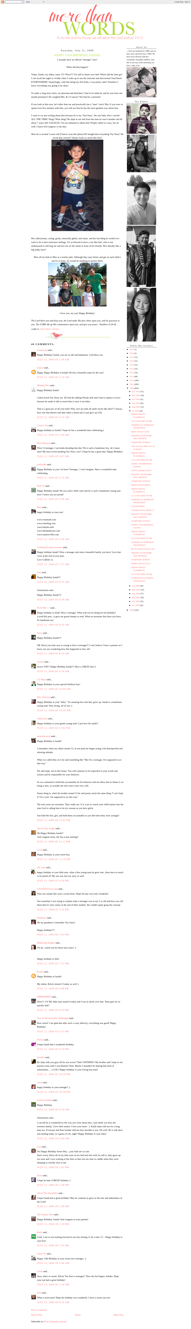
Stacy (39, 633)
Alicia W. (41, 1253)
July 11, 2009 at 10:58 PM (53, 1092)
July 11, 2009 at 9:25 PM (53, 1010)
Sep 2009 (136, 403)
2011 (132, 380)
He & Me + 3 (43, 607)
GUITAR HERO (137, 506)
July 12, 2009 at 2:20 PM (53, 1224)
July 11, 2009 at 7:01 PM (53, 934)
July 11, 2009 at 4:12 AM (53, 417)
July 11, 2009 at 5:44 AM (53, 435)
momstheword (43, 736)
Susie (39, 1175)
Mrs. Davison (43, 697)
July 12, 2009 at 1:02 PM (53, 1167)
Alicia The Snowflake (47, 1193)
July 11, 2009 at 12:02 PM (53, 728)
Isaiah (55, 329)
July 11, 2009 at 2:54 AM (53, 377)
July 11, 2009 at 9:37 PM (53, 1031)
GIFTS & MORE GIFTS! (141, 471)
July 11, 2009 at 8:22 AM (53, 582)
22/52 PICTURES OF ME (141, 460)
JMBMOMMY (44, 996)
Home (78, 1315)
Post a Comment (39, 1310)
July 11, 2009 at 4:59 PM (53, 880)
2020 (132, 349)
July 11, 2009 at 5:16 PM (53, 909)
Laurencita (42, 350)
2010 (132, 384)
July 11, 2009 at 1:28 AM (53, 359)
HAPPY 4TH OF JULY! (141, 563)
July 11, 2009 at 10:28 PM (53, 1074)
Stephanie (41, 917)
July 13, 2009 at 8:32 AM (53, 1302)
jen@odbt (41, 464)
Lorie (39, 849)
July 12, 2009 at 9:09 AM (53, 1138)
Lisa (39, 1146)
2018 (132, 353)
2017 (132, 357)
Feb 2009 (136, 601)
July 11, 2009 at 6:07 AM (53, 456)
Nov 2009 (136, 395)
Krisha (40, 971)
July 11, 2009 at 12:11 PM (53, 841)
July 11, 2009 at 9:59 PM (53, 1049)
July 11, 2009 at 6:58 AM (53, 539)
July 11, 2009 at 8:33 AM (53, 624)
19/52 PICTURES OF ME (141, 574)
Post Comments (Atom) (55, 1321)
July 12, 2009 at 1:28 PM (53, 1185)
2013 (132, 373)
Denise (40, 1039)
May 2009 (136, 590)
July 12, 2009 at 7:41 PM (53, 1245)
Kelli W (41, 486)
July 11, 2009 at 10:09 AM (54, 689)
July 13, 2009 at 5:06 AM (53, 1263)
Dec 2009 (136, 392)
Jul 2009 (135, 411)
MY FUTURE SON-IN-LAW (142, 549)
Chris (39, 1082)
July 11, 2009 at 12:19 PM (53, 859)
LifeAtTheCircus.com (47, 889)
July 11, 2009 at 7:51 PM (53, 963)
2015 (132, 365)
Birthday (45, 329)
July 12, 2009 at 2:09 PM (53, 1206)
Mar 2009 (136, 597)
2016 (132, 361)
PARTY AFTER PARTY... (141, 485)
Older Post (118, 1315)
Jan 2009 (136, 605)
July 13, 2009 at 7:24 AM (53, 1284)
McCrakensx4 (43, 443)
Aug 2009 (136, 407)
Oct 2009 (136, 399)
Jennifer (41, 1057)
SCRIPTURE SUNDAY (140, 442)
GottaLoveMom (44, 1100)
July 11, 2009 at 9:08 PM (53, 988)
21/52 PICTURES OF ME (141, 496)
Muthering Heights (46, 942)
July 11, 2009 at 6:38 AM (53, 499)
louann (40, 367)
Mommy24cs (43, 385)
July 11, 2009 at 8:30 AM (53, 599)
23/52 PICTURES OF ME (141, 421)
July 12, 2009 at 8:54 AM (53, 1109)
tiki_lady (41, 867)
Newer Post (36, 1315)
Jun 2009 (136, 586)
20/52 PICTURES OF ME (141, 538)
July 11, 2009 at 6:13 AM (53, 477)
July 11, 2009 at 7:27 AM (53, 564)
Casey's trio (42, 425)
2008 (132, 610)
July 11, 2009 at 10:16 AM (54, 710)
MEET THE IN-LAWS (140, 432)
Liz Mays (41, 679)
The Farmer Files (45, 1214)
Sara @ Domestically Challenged (52, 1018)
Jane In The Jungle (46, 828)
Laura (39, 1271)
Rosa (39, 507)
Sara (39, 572)
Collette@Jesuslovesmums (49, 547)
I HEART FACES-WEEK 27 (142, 510)
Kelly (39, 1232)
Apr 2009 (136, 594)
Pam (39, 1292)
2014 (132, 369)
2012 (132, 376)
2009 (132, 388)
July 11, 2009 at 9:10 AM (53, 671)
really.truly (42, 718)
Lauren (40, 661)
